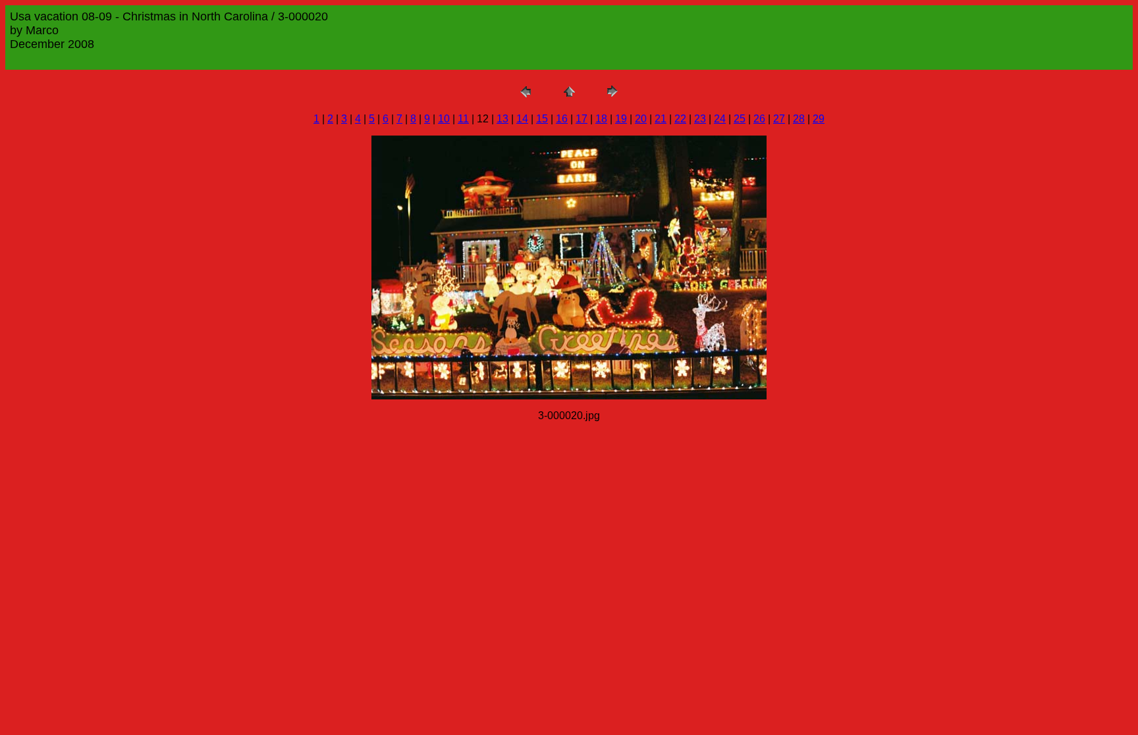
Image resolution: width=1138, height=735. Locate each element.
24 (720, 118)
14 (522, 118)
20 (641, 118)
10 (444, 118)
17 (581, 118)
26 (759, 118)
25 (739, 118)
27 (779, 118)
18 (601, 118)
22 (680, 118)
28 (799, 118)
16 (562, 118)
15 (542, 118)
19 (621, 118)
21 (660, 118)
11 (463, 118)
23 (700, 118)
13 (502, 118)
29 (819, 118)
